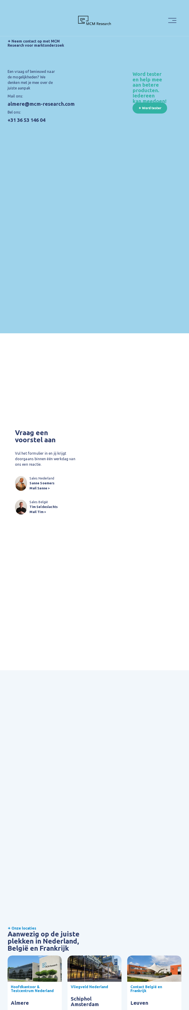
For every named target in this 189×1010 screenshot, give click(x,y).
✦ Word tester (150, 108)
